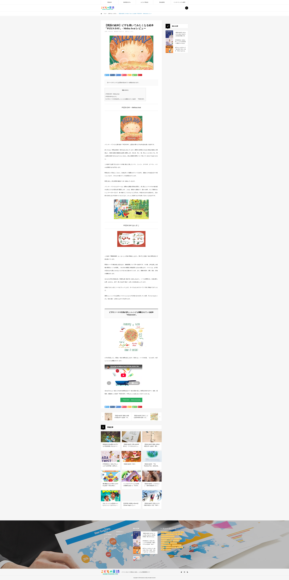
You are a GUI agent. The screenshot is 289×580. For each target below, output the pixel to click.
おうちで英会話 (144, 2)
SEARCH (186, 7)
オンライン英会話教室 (166, 540)
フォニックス (173, 543)
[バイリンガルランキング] (137, 560)
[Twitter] (181, 572)
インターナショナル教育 (179, 2)
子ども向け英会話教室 (170, 547)
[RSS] (187, 572)
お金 (163, 534)
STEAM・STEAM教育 (166, 532)
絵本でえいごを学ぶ (129, 31)
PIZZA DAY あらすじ (111, 96)
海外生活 (168, 549)
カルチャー (175, 540)
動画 (163, 547)
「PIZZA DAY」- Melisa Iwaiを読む (131, 400)
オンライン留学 (177, 538)
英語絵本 (109, 2)
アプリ (180, 534)
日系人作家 (180, 547)
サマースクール (165, 543)
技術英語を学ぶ (127, 2)
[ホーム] (101, 13)
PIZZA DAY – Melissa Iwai (112, 94)
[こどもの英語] (107, 8)
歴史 (163, 549)
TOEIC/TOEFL (176, 532)
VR (182, 532)
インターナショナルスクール (168, 536)
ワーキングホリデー (177, 545)
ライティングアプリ (166, 545)
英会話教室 (162, 2)
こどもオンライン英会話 (171, 534)
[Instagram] (184, 572)
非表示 (126, 90)
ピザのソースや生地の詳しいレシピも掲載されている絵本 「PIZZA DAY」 (125, 99)
